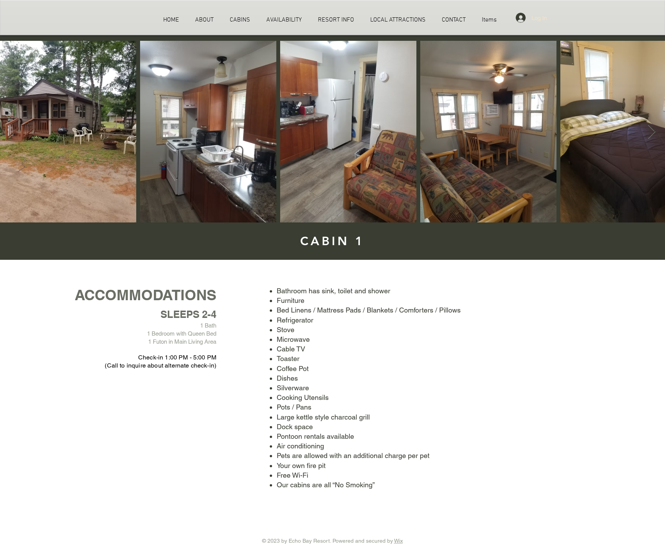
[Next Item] (651, 131)
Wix (398, 541)
